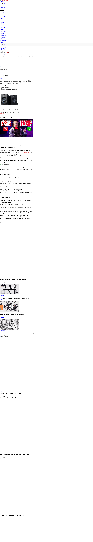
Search (8, 52)
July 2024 (2, 23)
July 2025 (2, 20)
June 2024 (2, 24)
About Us (2, 2)
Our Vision (4, 45)
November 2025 (3, 17)
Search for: (1, 51)
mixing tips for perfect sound (27, 152)
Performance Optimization (4, 33)
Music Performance (3, 31)
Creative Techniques (4, 6)
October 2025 (3, 18)
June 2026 (2, 13)
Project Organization (3, 35)
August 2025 (2, 19)
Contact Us (4, 3)
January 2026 (3, 16)
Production (3, 7)
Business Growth (3, 27)
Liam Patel (1, 72)
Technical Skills (3, 37)
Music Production (3, 54)
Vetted (2, 5)
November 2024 (3, 22)
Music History (3, 30)
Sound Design (3, 391)
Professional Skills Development (5, 34)
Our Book (2, 1)
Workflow (2, 39)
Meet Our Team (5, 43)
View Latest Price (2, 113)
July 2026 (2, 12)
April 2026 (2, 14)
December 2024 (3, 21)
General (2, 29)
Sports (2, 36)
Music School (3, 8)
